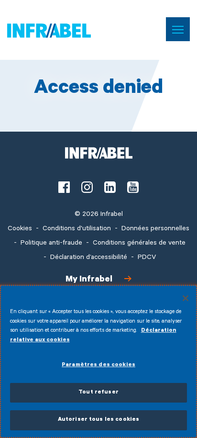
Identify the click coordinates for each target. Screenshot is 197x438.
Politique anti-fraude (51, 243)
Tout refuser (98, 393)
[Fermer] (185, 298)
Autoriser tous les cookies (98, 420)
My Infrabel (89, 280)
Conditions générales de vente (139, 243)
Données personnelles (155, 229)
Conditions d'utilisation (77, 229)
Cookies (20, 229)
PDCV (147, 258)
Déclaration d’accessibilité (88, 258)
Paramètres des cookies (98, 365)
